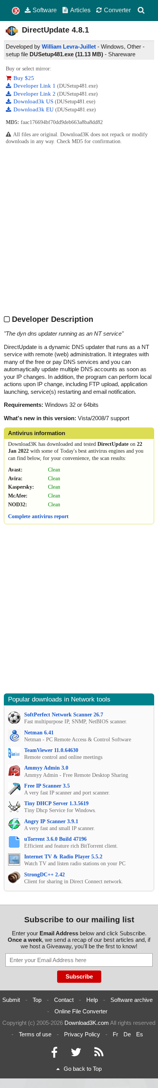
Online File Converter (80, 1011)
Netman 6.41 (39, 733)
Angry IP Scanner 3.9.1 (51, 821)
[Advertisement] (79, 229)
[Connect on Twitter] (76, 1054)
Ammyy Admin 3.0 (46, 768)
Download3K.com (86, 1022)
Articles (80, 10)
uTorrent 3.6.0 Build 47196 (55, 839)
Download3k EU (34, 109)
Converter (117, 10)
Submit (11, 1000)
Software (45, 10)
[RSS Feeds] (99, 1054)
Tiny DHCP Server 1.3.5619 (56, 803)
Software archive (131, 1000)
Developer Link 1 (35, 86)
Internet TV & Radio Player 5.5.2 (63, 857)
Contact (64, 1000)
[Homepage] (15, 11)
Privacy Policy (82, 1034)
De (127, 1034)
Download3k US (34, 101)
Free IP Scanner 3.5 (47, 786)
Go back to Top (83, 1068)
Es (139, 1034)
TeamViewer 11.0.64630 (51, 750)
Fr (115, 1034)
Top (37, 1000)
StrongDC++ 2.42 (44, 875)
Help (92, 1000)
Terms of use (35, 1034)
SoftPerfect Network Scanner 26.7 (63, 715)
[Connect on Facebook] (54, 1054)
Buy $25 (23, 78)
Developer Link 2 (35, 94)
